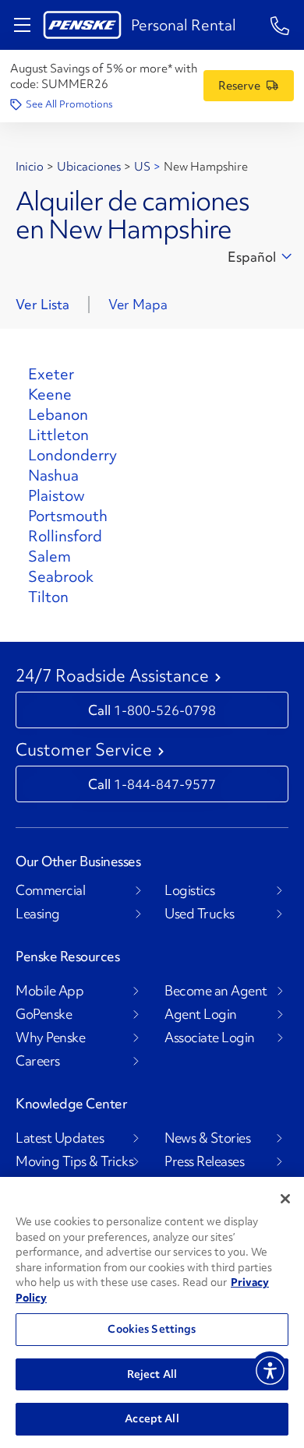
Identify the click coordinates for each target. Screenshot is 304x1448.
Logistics (189, 890)
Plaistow (56, 495)
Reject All (152, 1374)
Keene (50, 394)
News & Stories (207, 1138)
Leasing (38, 913)
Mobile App (49, 991)
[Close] (285, 1199)
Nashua (53, 475)
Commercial (50, 890)
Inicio (30, 166)
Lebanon (58, 414)
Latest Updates (60, 1138)
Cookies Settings (152, 1329)
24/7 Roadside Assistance (112, 676)
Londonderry (72, 455)
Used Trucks (199, 913)
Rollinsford (65, 536)
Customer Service (84, 750)
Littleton (58, 435)
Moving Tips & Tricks (74, 1161)
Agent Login (200, 1014)
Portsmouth (68, 516)
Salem (49, 556)
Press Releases (204, 1161)
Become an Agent (215, 991)
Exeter (51, 374)
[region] (152, 1312)
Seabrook (61, 576)
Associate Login (209, 1037)
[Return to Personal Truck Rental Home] (82, 25)
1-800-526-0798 (165, 710)
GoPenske (44, 1014)
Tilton (48, 597)
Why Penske (50, 1037)
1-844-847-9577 (165, 784)
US (142, 166)
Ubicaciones (89, 166)
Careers (38, 1061)
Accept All (152, 1418)
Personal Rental (183, 25)
